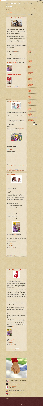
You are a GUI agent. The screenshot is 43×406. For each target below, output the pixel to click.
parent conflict (29, 96)
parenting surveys (29, 102)
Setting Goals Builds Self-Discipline (12, 386)
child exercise (29, 68)
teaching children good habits (31, 113)
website (15, 234)
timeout (21, 349)
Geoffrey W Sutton (13, 247)
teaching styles (29, 115)
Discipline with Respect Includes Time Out (15, 269)
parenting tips (18, 170)
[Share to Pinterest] (18, 348)
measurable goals (29, 90)
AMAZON (14, 62)
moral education (29, 91)
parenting (13, 349)
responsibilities (15, 51)
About (11, 12)
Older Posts (25, 351)
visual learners (29, 118)
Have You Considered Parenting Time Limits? (16, 17)
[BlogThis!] (16, 348)
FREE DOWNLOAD (9, 62)
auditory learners (29, 59)
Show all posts (21, 14)
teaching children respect (30, 114)
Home (7, 12)
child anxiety (29, 65)
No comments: (12, 86)
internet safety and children (30, 84)
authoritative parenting (30, 61)
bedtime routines (29, 62)
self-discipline (29, 109)
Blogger (24, 404)
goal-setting (29, 83)
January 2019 (29, 51)
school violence (29, 108)
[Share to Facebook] (17, 86)
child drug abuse (29, 67)
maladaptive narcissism (30, 89)
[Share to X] (16, 86)
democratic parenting (30, 78)
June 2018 (29, 52)
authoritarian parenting (30, 60)
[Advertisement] (16, 93)
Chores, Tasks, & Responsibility (13, 101)
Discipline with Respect (21, 128)
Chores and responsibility (10, 170)
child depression (29, 66)
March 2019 (29, 50)
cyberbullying (29, 77)
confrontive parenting (30, 74)
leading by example (30, 85)
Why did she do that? (11, 174)
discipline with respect (30, 79)
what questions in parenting (30, 119)
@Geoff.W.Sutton (11, 341)
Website (13, 326)
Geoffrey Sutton (10, 245)
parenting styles (29, 101)
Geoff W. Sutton (11, 149)
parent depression (29, 97)
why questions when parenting (12, 255)
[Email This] (15, 86)
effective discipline (15, 170)
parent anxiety (29, 95)
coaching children (29, 73)
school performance (30, 107)
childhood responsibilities (30, 71)
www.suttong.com (12, 339)
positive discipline (22, 170)
